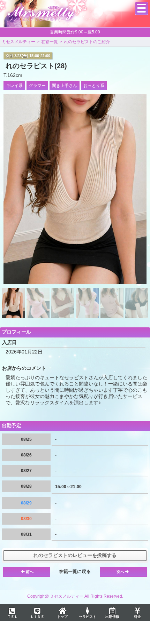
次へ (120, 572)
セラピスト (87, 617)
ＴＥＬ (12, 617)
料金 (137, 617)
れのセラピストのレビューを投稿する (75, 555)
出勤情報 (112, 617)
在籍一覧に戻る (75, 571)
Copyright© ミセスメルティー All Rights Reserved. (75, 596)
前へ (29, 572)
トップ (62, 617)
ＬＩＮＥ (37, 617)
